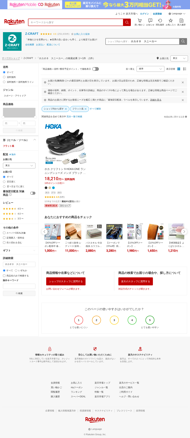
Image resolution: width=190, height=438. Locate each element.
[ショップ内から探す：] (183, 41)
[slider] (3, 117)
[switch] (32, 193)
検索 (20, 130)
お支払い (40, 45)
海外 (13, 154)
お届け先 (7, 159)
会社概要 (29, 45)
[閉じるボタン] (182, 82)
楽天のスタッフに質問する (135, 281)
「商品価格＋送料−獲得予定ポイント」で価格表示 (66, 69)
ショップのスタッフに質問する (66, 281)
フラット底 (8, 146)
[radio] (4, 72)
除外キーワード (11, 280)
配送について (53, 45)
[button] (177, 14)
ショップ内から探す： (119, 41)
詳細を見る (155, 100)
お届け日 (7, 172)
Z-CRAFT (31, 33)
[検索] (127, 22)
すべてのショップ (11, 58)
